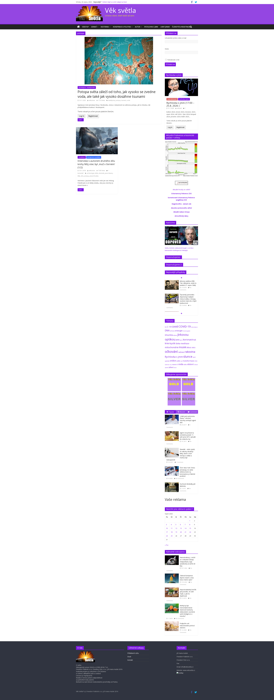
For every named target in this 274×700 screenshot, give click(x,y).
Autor (137, 27)
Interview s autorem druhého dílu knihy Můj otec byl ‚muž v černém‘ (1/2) (96, 164)
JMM (177, 340)
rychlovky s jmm (184, 99)
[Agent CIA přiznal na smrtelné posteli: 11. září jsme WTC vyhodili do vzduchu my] (172, 431)
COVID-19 (184, 326)
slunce (187, 356)
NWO (193, 348)
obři (82, 176)
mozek (182, 347)
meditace (185, 343)
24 (167, 536)
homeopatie (186, 331)
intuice (175, 335)
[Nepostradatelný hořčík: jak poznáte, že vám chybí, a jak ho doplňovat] (172, 589)
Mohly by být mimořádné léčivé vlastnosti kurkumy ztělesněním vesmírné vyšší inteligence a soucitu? (187, 611)
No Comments (180, 478)
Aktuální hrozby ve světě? (181, 190)
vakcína (167, 364)
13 (181, 528)
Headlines (82, 157)
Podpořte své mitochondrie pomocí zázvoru (187, 625)
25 (172, 536)
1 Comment (179, 462)
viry (171, 364)
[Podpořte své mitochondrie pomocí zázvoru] (172, 622)
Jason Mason (109, 173)
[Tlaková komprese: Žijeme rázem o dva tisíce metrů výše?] (172, 575)
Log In (81, 116)
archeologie (90, 173)
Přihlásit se (170, 64)
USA (196, 361)
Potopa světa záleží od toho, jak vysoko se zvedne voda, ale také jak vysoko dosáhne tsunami (117, 94)
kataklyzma (111, 100)
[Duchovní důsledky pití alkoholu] (172, 482)
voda (128, 100)
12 (176, 528)
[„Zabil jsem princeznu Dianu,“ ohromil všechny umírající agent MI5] (172, 415)
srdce (173, 360)
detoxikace (194, 327)
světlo (178, 361)
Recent (182, 412)
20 (181, 532)
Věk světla (120, 10)
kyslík (172, 343)
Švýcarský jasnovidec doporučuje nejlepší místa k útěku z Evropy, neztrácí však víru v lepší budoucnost (188, 299)
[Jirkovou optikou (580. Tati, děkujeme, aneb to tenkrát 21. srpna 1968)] (172, 281)
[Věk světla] (78, 26)
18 (172, 532)
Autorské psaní (172, 99)
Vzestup (85, 27)
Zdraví (94, 27)
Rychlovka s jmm (151, 27)
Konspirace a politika (122, 27)
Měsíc (189, 347)
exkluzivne (92, 100)
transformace (188, 361)
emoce (172, 331)
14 (185, 528)
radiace (181, 352)
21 (185, 532)
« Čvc (166, 545)
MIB (79, 176)
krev (167, 343)
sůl (181, 361)
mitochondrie (171, 347)
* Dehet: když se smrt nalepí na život (114, 2)
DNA (167, 330)
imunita (169, 334)
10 (167, 528)
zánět (166, 367)
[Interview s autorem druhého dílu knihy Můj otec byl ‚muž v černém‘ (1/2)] (97, 128)
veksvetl (179, 108)
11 (172, 528)
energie (178, 330)
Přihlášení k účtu (133, 653)
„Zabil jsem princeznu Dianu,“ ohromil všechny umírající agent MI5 (188, 419)
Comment (193, 412)
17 (167, 532)
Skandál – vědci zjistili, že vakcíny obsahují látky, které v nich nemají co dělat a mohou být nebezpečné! (180, 454)
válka (185, 364)
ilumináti (101, 173)
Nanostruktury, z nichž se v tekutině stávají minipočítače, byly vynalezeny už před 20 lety (187, 561)
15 (190, 528)
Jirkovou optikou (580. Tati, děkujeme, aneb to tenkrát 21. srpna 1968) (188, 283)
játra (181, 340)
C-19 (169, 326)
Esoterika (105, 27)
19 (176, 532)
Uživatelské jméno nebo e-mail (175, 38)
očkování (171, 351)
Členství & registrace (181, 27)
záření (170, 367)
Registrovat (93, 116)
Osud (129, 657)
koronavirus (189, 339)
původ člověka (94, 176)
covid (175, 326)
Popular (171, 412)
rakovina (190, 351)
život (175, 367)
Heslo (167, 49)
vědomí (190, 364)
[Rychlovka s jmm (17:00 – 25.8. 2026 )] (181, 80)
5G (166, 327)
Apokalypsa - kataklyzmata (87, 87)
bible (96, 173)
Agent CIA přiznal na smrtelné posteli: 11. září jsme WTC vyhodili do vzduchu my (188, 436)
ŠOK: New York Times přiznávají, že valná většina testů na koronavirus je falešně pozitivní (187, 472)
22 (190, 532)
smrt (194, 357)
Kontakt (130, 660)
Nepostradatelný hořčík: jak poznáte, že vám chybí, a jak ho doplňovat (188, 593)
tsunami (123, 100)
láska (178, 343)
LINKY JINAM (165, 27)
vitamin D (175, 364)
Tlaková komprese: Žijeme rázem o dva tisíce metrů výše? (187, 578)
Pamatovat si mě (173, 60)
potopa (118, 100)
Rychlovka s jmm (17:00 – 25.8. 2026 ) (180, 104)
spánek (167, 361)
